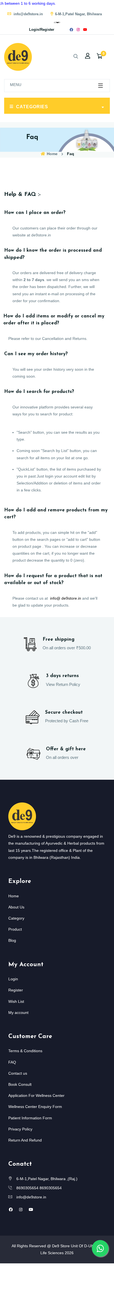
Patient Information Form (30, 1118)
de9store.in (41, 235)
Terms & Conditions (25, 1051)
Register (15, 990)
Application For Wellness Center (36, 1095)
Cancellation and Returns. (64, 338)
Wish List (16, 1001)
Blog (12, 940)
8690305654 (27, 1188)
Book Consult (20, 1084)
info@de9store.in (27, 14)
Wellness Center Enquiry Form (35, 1106)
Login (13, 979)
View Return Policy (63, 684)
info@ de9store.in (65, 598)
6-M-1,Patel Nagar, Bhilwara (78, 14)
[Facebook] (71, 30)
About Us (16, 907)
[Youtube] (85, 30)
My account (18, 1012)
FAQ (12, 1062)
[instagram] (78, 30)
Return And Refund (25, 1140)
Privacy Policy (20, 1129)
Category (16, 918)
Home (52, 154)
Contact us (17, 1073)
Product (15, 929)
